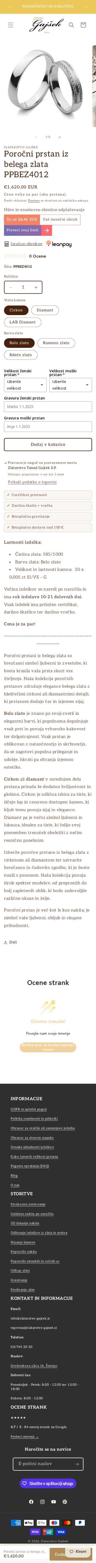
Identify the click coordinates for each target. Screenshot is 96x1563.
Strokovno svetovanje (28, 1204)
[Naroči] (77, 1464)
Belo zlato (19, 343)
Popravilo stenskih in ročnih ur (35, 1261)
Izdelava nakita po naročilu (32, 1214)
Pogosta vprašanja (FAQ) (30, 1166)
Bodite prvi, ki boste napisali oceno (48, 1047)
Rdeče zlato (21, 355)
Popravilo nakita (24, 1252)
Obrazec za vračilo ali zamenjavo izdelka (43, 1128)
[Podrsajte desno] (60, 137)
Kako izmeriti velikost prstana (34, 1157)
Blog (14, 1176)
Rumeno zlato (56, 343)
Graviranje (19, 1280)
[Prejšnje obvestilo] (10, 7)
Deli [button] (13, 942)
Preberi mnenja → (25, 1437)
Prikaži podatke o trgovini (32, 482)
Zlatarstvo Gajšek (54, 1541)
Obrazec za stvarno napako (32, 1138)
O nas (15, 1185)
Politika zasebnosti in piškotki (34, 1119)
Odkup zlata (20, 1271)
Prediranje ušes (23, 1290)
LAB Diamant (23, 322)
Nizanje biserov (23, 1242)
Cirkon (16, 310)
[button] (11, 25)
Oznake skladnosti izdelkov (32, 1147)
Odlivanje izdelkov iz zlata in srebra (39, 1233)
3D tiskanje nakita (25, 1223)
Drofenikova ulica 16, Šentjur (34, 1366)
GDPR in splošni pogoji (29, 1109)
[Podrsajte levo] (36, 137)
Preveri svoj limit (23, 230)
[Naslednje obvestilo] (86, 7)
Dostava (34, 200)
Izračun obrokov (27, 243)
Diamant (45, 310)
